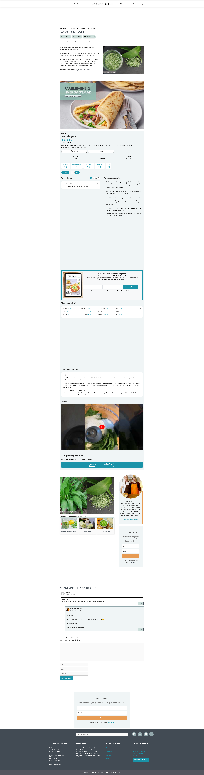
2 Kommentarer (90, 36)
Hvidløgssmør (87, 531)
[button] (142, 4)
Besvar (141, 603)
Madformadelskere (64, 28)
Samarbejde (136, 749)
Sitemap (135, 755)
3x (96, 178)
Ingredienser (66, 164)
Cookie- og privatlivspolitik (139, 751)
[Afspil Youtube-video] (102, 427)
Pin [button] (102, 151)
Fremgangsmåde (76, 164)
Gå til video (78, 36)
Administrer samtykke (140, 759)
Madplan (76, 4)
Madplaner (108, 755)
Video (108, 164)
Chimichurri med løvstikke (68, 531)
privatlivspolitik (115, 290)
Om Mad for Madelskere (139, 748)
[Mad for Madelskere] (102, 4)
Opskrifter (64, 4)
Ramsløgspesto (105, 531)
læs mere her (132, 562)
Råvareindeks (124, 4)
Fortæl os (92, 466)
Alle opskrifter (109, 748)
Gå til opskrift (66, 36)
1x (91, 178)
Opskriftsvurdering (65, 640)
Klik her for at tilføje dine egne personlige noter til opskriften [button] (77, 459)
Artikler (107, 758)
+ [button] (74, 172)
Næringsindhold (89, 164)
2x (94, 178)
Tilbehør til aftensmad (81, 28)
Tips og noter (100, 164)
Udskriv (75, 151)
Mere (134, 4)
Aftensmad (73, 28)
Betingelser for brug (138, 753)
